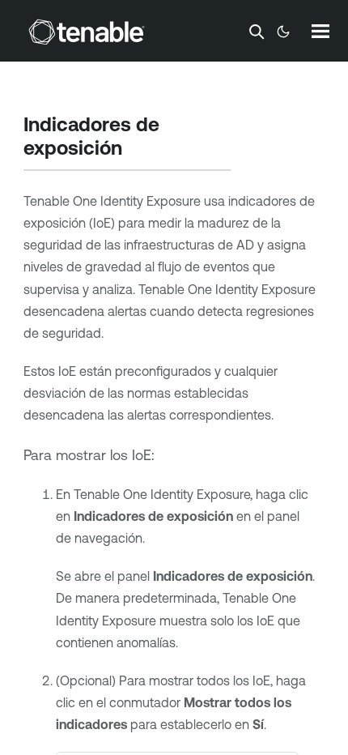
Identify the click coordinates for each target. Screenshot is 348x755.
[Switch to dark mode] (283, 32)
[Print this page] (136, 150)
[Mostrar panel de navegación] (320, 30)
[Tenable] (86, 31)
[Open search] (256, 32)
